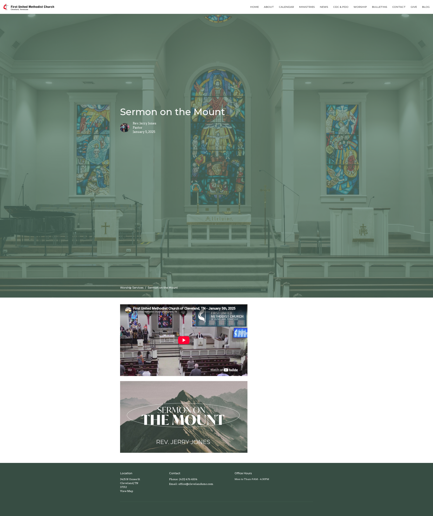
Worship (360, 6)
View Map (126, 491)
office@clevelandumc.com (195, 484)
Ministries (307, 6)
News (324, 6)
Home (254, 6)
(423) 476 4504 (188, 479)
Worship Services (132, 287)
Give (414, 6)
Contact (399, 6)
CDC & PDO (340, 6)
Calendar (286, 6)
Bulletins (379, 6)
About (269, 6)
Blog (426, 6)
